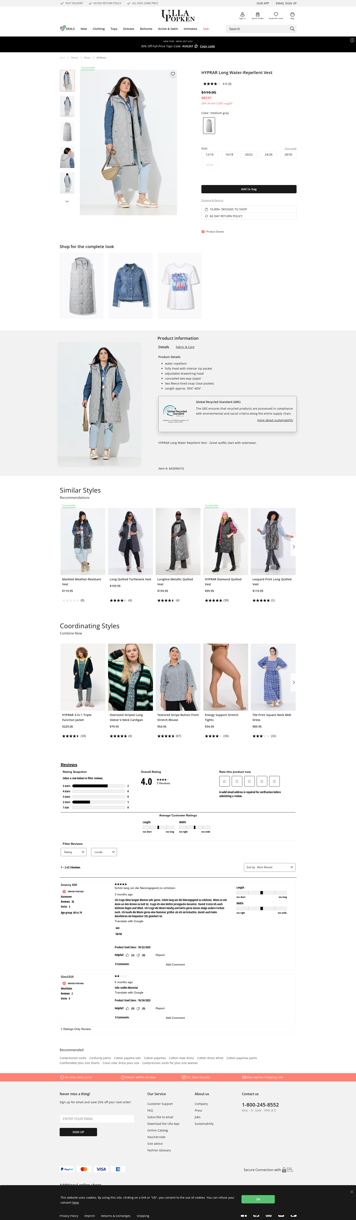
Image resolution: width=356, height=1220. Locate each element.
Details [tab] (163, 347)
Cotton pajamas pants (242, 1058)
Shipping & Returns (212, 200)
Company (201, 1104)
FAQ (150, 1110)
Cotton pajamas (155, 1058)
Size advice (155, 1144)
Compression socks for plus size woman (170, 1063)
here (75, 1202)
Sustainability (204, 1124)
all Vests (101, 57)
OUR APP (263, 3)
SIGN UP (78, 1132)
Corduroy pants (100, 1058)
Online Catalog (157, 1130)
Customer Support (160, 1104)
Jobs (198, 1117)
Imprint (89, 1216)
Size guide (291, 148)
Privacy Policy (69, 1216)
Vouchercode (156, 1137)
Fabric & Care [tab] (185, 347)
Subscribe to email (160, 1117)
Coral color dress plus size (121, 1063)
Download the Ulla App (163, 1124)
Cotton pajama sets (127, 1058)
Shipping (143, 1216)
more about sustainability (275, 420)
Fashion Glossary (159, 1150)
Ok (258, 1199)
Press (198, 1110)
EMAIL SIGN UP (286, 3)
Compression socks (73, 1058)
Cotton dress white (210, 1058)
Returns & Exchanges (116, 1216)
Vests (87, 57)
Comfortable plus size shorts (80, 1063)
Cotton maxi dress (181, 1058)
